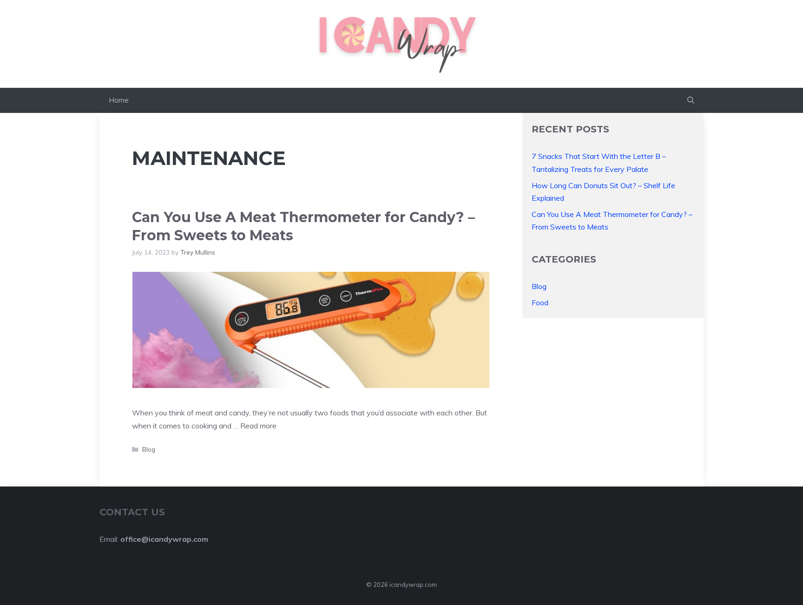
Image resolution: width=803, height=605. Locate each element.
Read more (258, 425)
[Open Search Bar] (691, 100)
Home (119, 100)
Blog (148, 449)
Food (540, 302)
